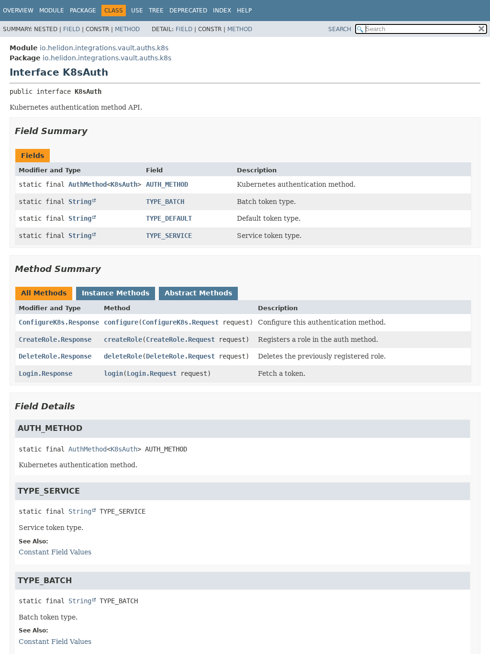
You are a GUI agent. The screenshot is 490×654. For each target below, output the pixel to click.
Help (244, 10)
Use (137, 10)
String (79, 201)
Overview (18, 10)
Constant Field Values (55, 552)
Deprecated (188, 10)
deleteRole (123, 356)
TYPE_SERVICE (169, 235)
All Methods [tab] (44, 293)
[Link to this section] (94, 131)
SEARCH (339, 29)
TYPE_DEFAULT (169, 218)
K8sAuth (124, 184)
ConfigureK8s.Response (59, 322)
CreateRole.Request (180, 339)
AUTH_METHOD (167, 184)
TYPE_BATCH (165, 201)
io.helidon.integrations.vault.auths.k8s (104, 48)
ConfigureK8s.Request (180, 322)
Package (83, 10)
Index (222, 10)
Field (71, 29)
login (113, 373)
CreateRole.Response (55, 339)
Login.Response (45, 373)
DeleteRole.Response (55, 356)
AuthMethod (87, 184)
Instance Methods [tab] (115, 293)
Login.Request (152, 373)
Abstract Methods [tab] (198, 293)
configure (121, 322)
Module (51, 10)
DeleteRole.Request (180, 356)
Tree (156, 10)
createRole (123, 339)
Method (127, 29)
